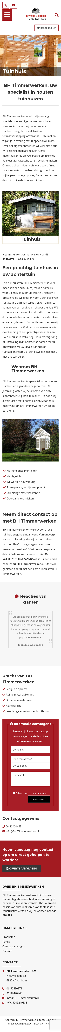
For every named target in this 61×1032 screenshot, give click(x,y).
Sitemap (38, 1023)
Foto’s (6, 941)
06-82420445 (13, 826)
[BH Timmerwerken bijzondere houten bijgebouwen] (36, 18)
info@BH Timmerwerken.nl (26, 564)
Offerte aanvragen (23, 868)
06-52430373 (14, 988)
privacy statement (38, 793)
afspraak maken (46, 28)
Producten (8, 937)
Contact (7, 951)
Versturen (39, 799)
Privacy (49, 1023)
